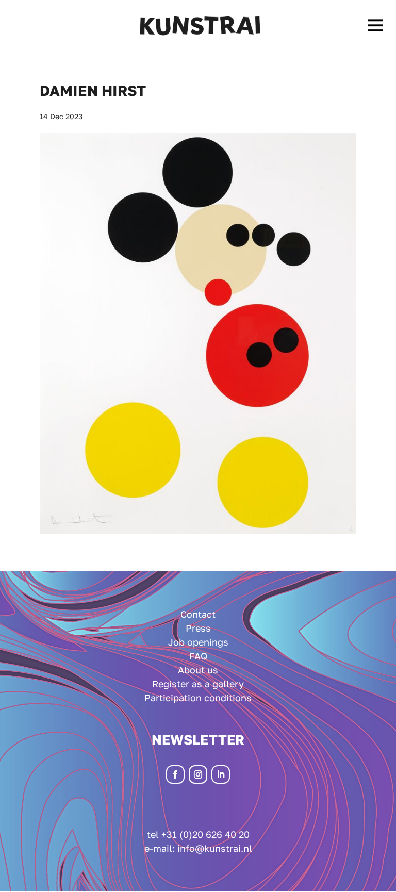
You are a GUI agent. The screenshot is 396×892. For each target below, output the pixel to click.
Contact (198, 614)
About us (198, 669)
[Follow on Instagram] (198, 774)
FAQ (198, 656)
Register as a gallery (198, 683)
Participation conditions (198, 697)
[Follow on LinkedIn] (220, 774)
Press (198, 628)
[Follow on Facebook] (175, 774)
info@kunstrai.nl (214, 848)
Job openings (198, 642)
